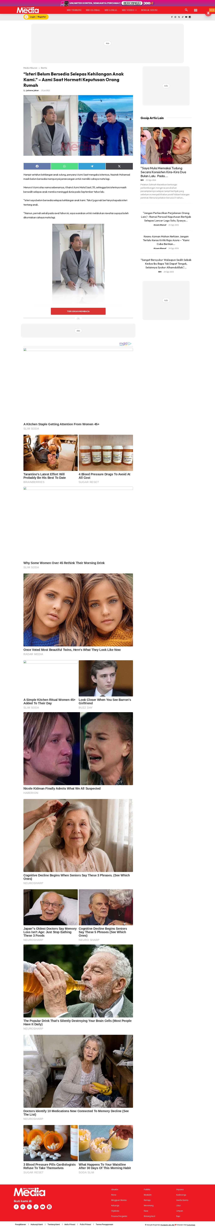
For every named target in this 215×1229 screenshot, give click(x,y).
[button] (186, 10)
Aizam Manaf (160, 225)
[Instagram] (175, 17)
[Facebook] (172, 17)
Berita (44, 68)
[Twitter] (179, 17)
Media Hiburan (30, 68)
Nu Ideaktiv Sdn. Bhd (167, 1225)
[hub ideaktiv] (196, 8)
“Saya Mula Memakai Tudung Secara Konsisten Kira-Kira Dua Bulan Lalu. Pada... (163, 172)
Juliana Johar (32, 90)
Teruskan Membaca (78, 311)
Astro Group (191, 1225)
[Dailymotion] (190, 17)
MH (142, 180)
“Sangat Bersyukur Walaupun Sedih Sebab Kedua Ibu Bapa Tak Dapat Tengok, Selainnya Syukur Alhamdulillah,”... (166, 263)
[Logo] (28, 10)
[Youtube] (186, 17)
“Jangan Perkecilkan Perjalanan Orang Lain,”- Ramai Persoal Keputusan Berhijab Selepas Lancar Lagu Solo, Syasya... (166, 216)
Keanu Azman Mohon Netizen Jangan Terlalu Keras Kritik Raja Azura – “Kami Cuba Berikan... (166, 240)
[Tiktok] (182, 17)
